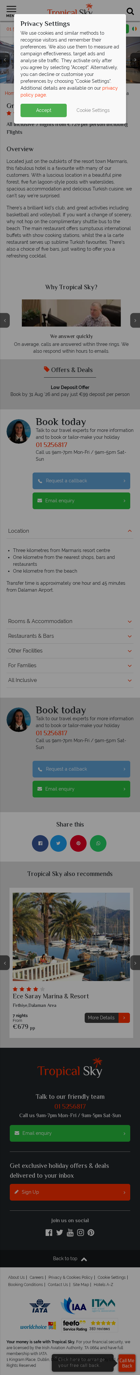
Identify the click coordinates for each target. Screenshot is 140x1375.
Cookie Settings (93, 110)
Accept (43, 110)
